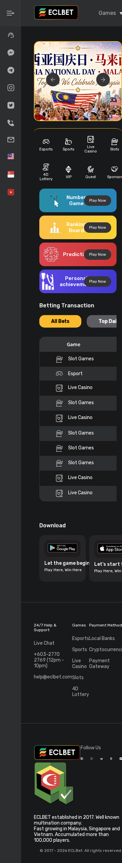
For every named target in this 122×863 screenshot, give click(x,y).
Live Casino (79, 663)
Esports (80, 638)
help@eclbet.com (53, 677)
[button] (103, 79)
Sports (79, 649)
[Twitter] (10, 105)
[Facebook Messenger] (10, 52)
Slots (78, 677)
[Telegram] (10, 70)
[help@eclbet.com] (10, 140)
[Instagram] (10, 87)
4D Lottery (80, 691)
